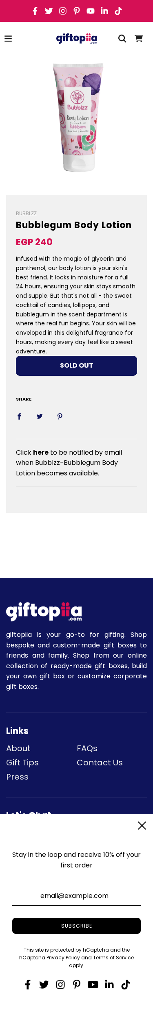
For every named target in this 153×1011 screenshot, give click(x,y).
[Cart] (139, 38)
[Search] (122, 38)
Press (17, 776)
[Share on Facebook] (19, 416)
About (18, 748)
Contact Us (100, 762)
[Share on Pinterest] (60, 416)
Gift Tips (22, 762)
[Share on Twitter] (39, 416)
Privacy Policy (63, 957)
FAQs (87, 748)
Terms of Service (113, 957)
